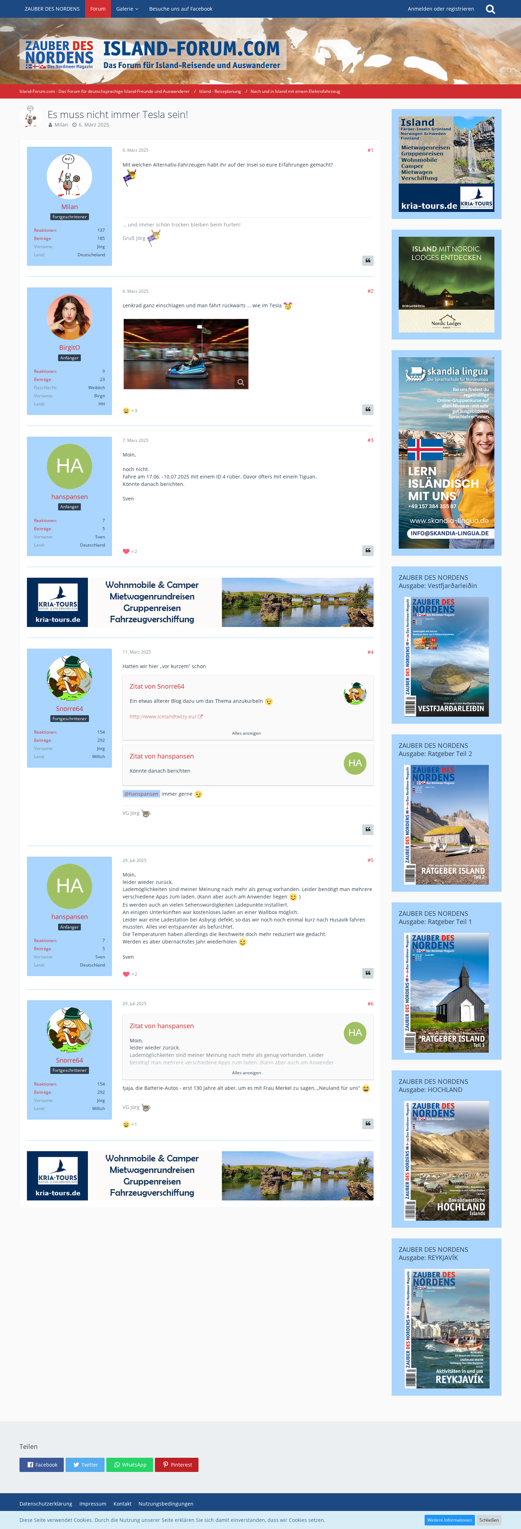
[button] (41, 1465)
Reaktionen (45, 230)
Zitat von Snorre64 (157, 686)
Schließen (489, 1520)
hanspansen (143, 793)
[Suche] (491, 9)
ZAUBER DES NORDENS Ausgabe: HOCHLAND (433, 1085)
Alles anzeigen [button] (246, 733)
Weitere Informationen (449, 1520)
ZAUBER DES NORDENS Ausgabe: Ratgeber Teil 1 (435, 917)
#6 (371, 1003)
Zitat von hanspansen (162, 756)
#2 (371, 290)
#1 (371, 150)
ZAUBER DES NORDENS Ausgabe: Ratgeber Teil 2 (435, 749)
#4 (371, 652)
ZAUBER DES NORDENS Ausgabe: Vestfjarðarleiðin (438, 581)
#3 (371, 440)
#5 (371, 860)
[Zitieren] (368, 261)
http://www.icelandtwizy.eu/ (163, 716)
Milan (61, 124)
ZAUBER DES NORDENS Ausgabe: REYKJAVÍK (433, 1253)
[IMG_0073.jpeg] (186, 354)
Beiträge (42, 238)
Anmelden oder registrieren (441, 8)
